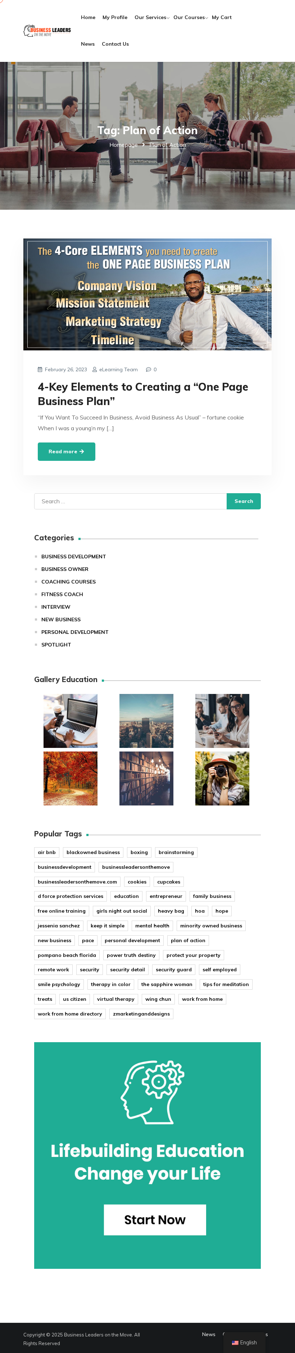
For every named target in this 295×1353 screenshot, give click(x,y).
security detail (127, 969)
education (126, 896)
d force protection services (70, 896)
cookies (137, 881)
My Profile (115, 17)
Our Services (150, 17)
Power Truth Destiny (131, 955)
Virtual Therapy (116, 999)
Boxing (139, 852)
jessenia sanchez (59, 925)
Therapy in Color (111, 984)
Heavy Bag (171, 911)
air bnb (47, 852)
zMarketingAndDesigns (141, 1014)
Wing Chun (158, 999)
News (88, 44)
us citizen (74, 999)
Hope (221, 911)
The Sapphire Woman (166, 984)
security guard (174, 969)
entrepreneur (166, 896)
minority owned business (211, 925)
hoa (200, 911)
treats (45, 999)
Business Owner (64, 569)
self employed (220, 969)
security (89, 969)
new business (54, 940)
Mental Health (152, 925)
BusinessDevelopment (64, 867)
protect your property (194, 955)
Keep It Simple (107, 925)
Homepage (123, 144)
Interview (56, 607)
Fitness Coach (62, 594)
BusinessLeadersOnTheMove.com (77, 881)
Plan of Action (188, 940)
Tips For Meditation (226, 984)
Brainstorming (176, 852)
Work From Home (202, 999)
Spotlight (56, 644)
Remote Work (53, 969)
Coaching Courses (68, 581)
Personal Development (75, 632)
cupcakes (168, 881)
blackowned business (93, 852)
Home (88, 17)
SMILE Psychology (59, 984)
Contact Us (115, 44)
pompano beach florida (67, 955)
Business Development (73, 556)
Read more (64, 451)
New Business (61, 619)
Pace (88, 940)
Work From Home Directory (70, 1014)
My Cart (222, 17)
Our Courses (189, 17)
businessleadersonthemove (136, 867)
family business (212, 896)
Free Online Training (62, 911)
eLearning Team (118, 369)
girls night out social (121, 911)
